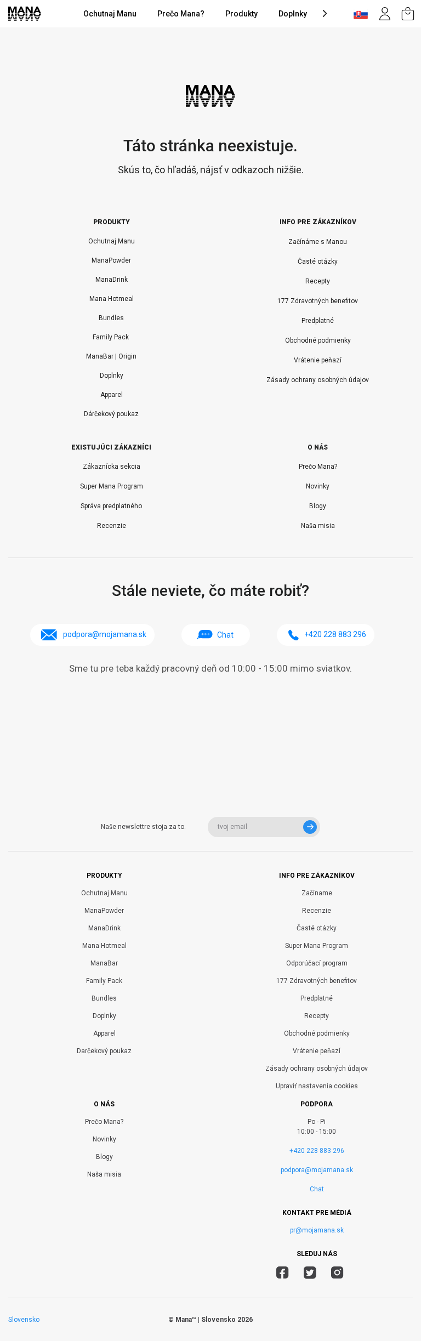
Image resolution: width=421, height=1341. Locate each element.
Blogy (317, 506)
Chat (225, 634)
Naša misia (318, 526)
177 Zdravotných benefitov (317, 301)
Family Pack (111, 337)
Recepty (317, 281)
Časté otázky (318, 261)
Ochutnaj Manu (109, 13)
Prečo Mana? (180, 13)
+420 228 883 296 (316, 1151)
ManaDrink (111, 279)
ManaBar (104, 963)
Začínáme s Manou (317, 242)
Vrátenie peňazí (318, 360)
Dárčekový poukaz (111, 414)
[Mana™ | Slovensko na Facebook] (282, 1274)
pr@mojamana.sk (317, 1230)
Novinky (317, 486)
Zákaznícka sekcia (111, 466)
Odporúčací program (317, 963)
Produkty (241, 13)
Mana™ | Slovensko (205, 1319)
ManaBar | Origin (111, 356)
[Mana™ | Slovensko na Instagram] (337, 1274)
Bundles (111, 318)
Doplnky (292, 13)
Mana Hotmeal (111, 299)
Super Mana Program (111, 486)
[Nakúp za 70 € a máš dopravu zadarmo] (407, 13)
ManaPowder (111, 260)
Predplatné (317, 321)
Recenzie (111, 526)
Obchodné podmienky (318, 340)
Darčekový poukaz (104, 1051)
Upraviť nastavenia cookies (317, 1086)
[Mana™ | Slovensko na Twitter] (310, 1274)
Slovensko (23, 1319)
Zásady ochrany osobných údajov (317, 380)
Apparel (111, 395)
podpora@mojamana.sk (317, 1170)
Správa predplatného (111, 506)
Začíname (316, 893)
